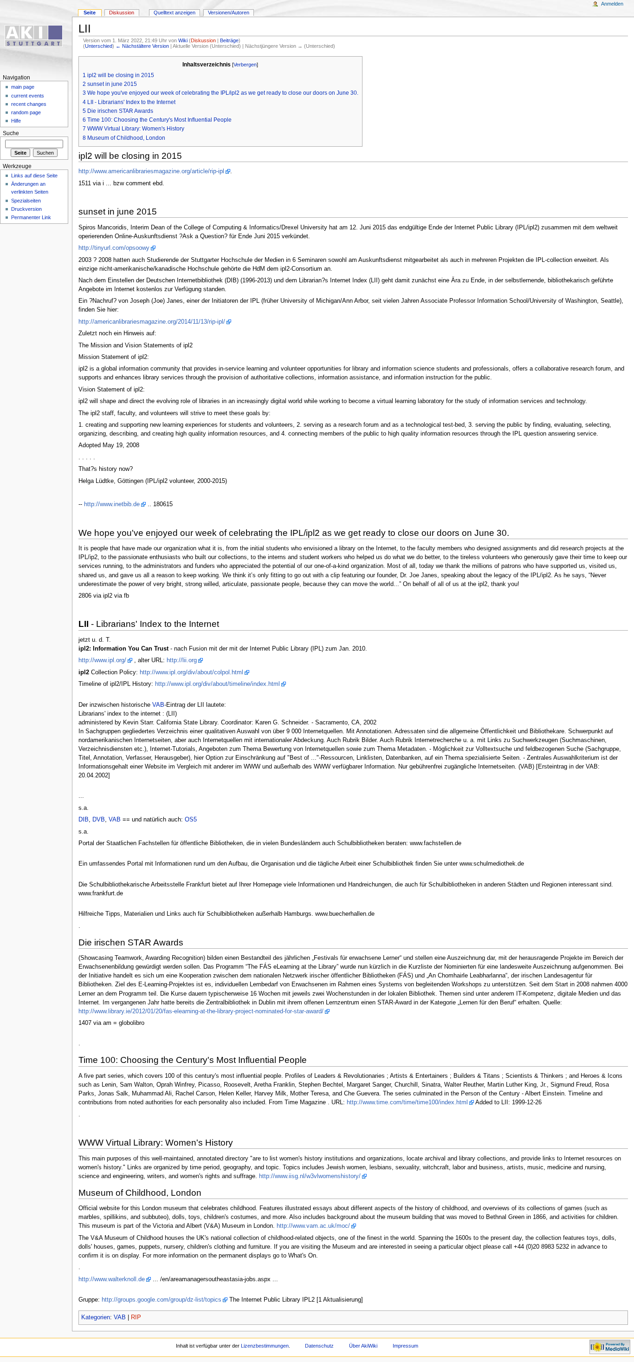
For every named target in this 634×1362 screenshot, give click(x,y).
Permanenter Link (31, 217)
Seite (90, 12)
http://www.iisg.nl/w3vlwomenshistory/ (310, 1176)
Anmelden (612, 4)
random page (26, 112)
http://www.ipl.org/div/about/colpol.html (191, 672)
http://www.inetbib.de (112, 504)
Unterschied (98, 46)
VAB (158, 705)
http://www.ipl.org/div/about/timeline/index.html (217, 684)
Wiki (183, 40)
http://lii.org (182, 660)
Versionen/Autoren (228, 12)
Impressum (405, 1346)
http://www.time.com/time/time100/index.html (407, 1102)
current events (27, 95)
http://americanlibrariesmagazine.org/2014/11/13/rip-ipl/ (151, 322)
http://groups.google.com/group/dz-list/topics (161, 1300)
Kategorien (95, 1317)
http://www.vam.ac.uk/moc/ (313, 1226)
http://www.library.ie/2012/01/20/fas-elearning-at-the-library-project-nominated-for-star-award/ (200, 1011)
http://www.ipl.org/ (102, 660)
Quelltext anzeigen (174, 12)
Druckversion (26, 209)
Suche (11, 133)
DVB (98, 819)
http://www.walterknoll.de (111, 1279)
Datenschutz (319, 1346)
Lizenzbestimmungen (265, 1346)
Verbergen (245, 64)
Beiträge (229, 40)
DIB (83, 819)
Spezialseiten (26, 200)
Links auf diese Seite (34, 175)
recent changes (28, 104)
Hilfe (16, 121)
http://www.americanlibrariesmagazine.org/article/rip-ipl (151, 171)
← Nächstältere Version (142, 46)
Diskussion (203, 40)
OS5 (191, 819)
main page (22, 87)
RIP (136, 1317)
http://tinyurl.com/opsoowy (113, 248)
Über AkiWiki (363, 1346)
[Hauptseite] (36, 36)
